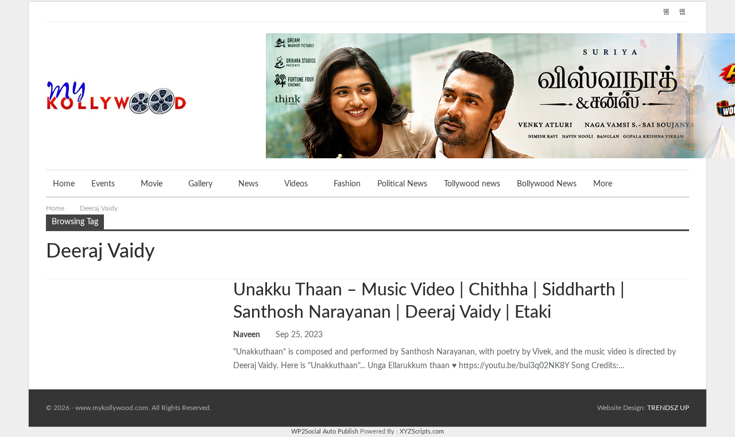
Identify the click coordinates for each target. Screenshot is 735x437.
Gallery (200, 184)
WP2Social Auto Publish (324, 431)
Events (103, 184)
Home (64, 184)
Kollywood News (50, 280)
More (602, 184)
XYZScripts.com (422, 431)
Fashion (347, 184)
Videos (296, 184)
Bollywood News (547, 184)
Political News (402, 184)
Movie (152, 184)
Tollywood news (472, 184)
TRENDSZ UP (668, 407)
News (248, 184)
